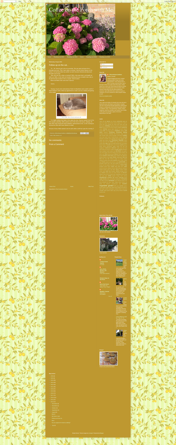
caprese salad (111, 129)
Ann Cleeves (114, 121)
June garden (105, 152)
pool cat (123, 163)
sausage (122, 171)
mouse (110, 157)
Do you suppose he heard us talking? (61, 422)
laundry (109, 154)
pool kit (104, 164)
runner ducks (102, 171)
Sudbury (116, 177)
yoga (114, 190)
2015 (52, 399)
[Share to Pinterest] (88, 133)
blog (116, 125)
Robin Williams (116, 169)
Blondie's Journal (104, 291)
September (55, 410)
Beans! (53, 414)
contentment (119, 135)
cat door (121, 129)
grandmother (109, 146)
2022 (52, 384)
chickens (117, 130)
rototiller (125, 169)
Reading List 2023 (91, 57)
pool (120, 163)
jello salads (110, 151)
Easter (111, 141)
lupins (115, 155)
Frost (115, 144)
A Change (102, 264)
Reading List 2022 (72, 57)
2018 (52, 393)
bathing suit (110, 124)
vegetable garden (106, 186)
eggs (107, 143)
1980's (100, 121)
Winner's (125, 187)
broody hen (108, 127)
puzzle (105, 166)
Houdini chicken (118, 149)
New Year (104, 158)
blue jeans (119, 125)
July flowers (118, 151)
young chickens (119, 190)
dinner (110, 140)
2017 (52, 395)
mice (122, 155)
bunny (112, 127)
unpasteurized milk (116, 183)
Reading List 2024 (104, 57)
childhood (122, 130)
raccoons (105, 168)
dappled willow (124, 138)
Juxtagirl (91, 433)
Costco (109, 137)
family (114, 143)
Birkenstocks (102, 125)
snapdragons (118, 174)
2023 (52, 382)
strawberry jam (110, 177)
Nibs (108, 158)
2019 (52, 391)
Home (49, 57)
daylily (100, 140)
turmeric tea (124, 182)
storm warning (123, 175)
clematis (103, 135)
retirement (125, 168)
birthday (107, 126)
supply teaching (103, 178)
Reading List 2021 (59, 57)
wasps (117, 185)
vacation (124, 183)
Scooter (103, 172)
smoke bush (112, 174)
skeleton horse (102, 174)
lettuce (125, 154)
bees (118, 124)
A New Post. (125, 331)
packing (105, 160)
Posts (103, 64)
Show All (110, 296)
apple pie (125, 121)
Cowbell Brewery (114, 137)
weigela (104, 187)
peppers (107, 161)
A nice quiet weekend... (105, 273)
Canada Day (124, 127)
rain (117, 168)
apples (105, 122)
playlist (116, 163)
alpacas (108, 121)
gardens (122, 144)
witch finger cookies (103, 188)
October (54, 408)
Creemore (101, 138)
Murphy (114, 157)
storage (118, 175)
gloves (125, 144)
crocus (110, 138)
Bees (53, 420)
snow (123, 174)
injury (100, 151)
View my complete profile (105, 96)
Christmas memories (103, 133)
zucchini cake (102, 192)
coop (100, 137)
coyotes (120, 137)
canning (105, 129)
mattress (118, 155)
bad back (105, 124)
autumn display (117, 122)
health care (119, 147)
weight (107, 187)
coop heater (104, 137)
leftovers (116, 154)
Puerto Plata (124, 165)
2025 (52, 378)
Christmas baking (121, 132)
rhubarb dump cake (107, 169)
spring (109, 175)
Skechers (125, 172)
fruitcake (118, 144)
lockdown (105, 155)
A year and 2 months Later (125, 262)
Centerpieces (125, 298)
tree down (108, 182)
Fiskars (125, 143)
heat (123, 147)
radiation (109, 168)
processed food (113, 164)
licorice (100, 155)
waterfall (121, 185)
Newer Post (52, 186)
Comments (104, 67)
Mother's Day (106, 157)
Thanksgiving (124, 178)
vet (61, 135)
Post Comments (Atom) (61, 189)
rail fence (113, 168)
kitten (106, 154)
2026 (52, 376)
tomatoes (111, 180)
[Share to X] (84, 133)
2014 (52, 401)
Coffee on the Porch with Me (81, 9)
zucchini (125, 190)
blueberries (124, 125)
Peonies (103, 161)
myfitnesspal (119, 157)
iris (107, 151)
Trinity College (115, 182)
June (100, 152)
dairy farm (118, 138)
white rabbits (111, 187)
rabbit (116, 166)
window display (118, 187)
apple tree (101, 122)
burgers (115, 127)
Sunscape (121, 177)
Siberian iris (119, 172)
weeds (100, 187)
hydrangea (124, 149)
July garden (124, 151)
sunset (125, 177)
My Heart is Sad (56, 416)
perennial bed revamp (114, 161)
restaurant (120, 168)
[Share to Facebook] (86, 133)
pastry (111, 160)
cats (104, 130)
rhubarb (101, 169)
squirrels (113, 175)
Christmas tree (112, 133)
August (54, 412)
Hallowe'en (113, 147)
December (54, 403)
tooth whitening (118, 180)
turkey (120, 182)
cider (100, 135)
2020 (52, 389)
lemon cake (121, 154)
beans (115, 124)
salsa (110, 171)
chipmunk (106, 132)
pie (126, 161)
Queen (109, 166)
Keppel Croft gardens (117, 152)
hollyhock (113, 149)
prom (119, 164)
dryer (104, 141)
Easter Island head (118, 141)
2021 (52, 386)
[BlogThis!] (83, 133)
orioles (121, 158)
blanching (112, 125)
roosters (121, 169)
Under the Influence (104, 183)
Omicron (112, 158)
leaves (112, 154)
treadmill (104, 182)
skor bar (108, 174)
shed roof (111, 172)
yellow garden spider (108, 190)
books (100, 127)
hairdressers (108, 147)
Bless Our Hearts (104, 284)
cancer (100, 129)
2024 (52, 380)
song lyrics (104, 175)
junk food (110, 152)
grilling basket (116, 146)
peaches (115, 160)
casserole (116, 129)
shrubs (115, 172)
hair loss (122, 146)
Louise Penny (110, 155)
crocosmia (106, 138)
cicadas (125, 133)
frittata (112, 144)
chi (113, 130)
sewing (107, 172)
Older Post (91, 186)
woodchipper (111, 188)
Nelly (54, 135)
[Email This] (81, 133)
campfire (119, 127)
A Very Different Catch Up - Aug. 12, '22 (121, 317)
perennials (122, 162)
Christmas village (119, 133)
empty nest (110, 143)
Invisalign (104, 151)
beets (121, 124)
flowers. (104, 144)
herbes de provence (106, 149)
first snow (122, 143)
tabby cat (109, 178)
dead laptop (105, 140)
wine (122, 187)
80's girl (104, 121)
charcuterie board (109, 130)
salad (107, 171)
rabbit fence (120, 166)
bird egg (125, 124)
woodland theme (118, 188)
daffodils (113, 138)
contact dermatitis (112, 135)
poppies (108, 164)
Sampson (113, 171)
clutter (107, 135)
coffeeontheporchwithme (115, 74)
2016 (52, 397)
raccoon (101, 168)
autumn (111, 122)
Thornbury (106, 180)
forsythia (108, 144)
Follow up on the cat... (57, 418)
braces (104, 127)
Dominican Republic (118, 140)
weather (125, 185)
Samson (58, 135)
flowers (100, 144)
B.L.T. (122, 122)
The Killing (101, 180)
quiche (112, 166)
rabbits (125, 166)
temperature (118, 178)
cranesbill (125, 137)
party (109, 160)
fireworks (117, 143)
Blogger (102, 433)
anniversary (119, 121)
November (54, 405)
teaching (113, 178)
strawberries (103, 177)
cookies (125, 135)
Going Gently (102, 146)
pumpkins (101, 166)
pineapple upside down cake (105, 163)
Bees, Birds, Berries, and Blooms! (103, 270)
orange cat (116, 158)
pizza (114, 163)
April (109, 122)
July (114, 151)
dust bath (107, 141)
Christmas (112, 132)
